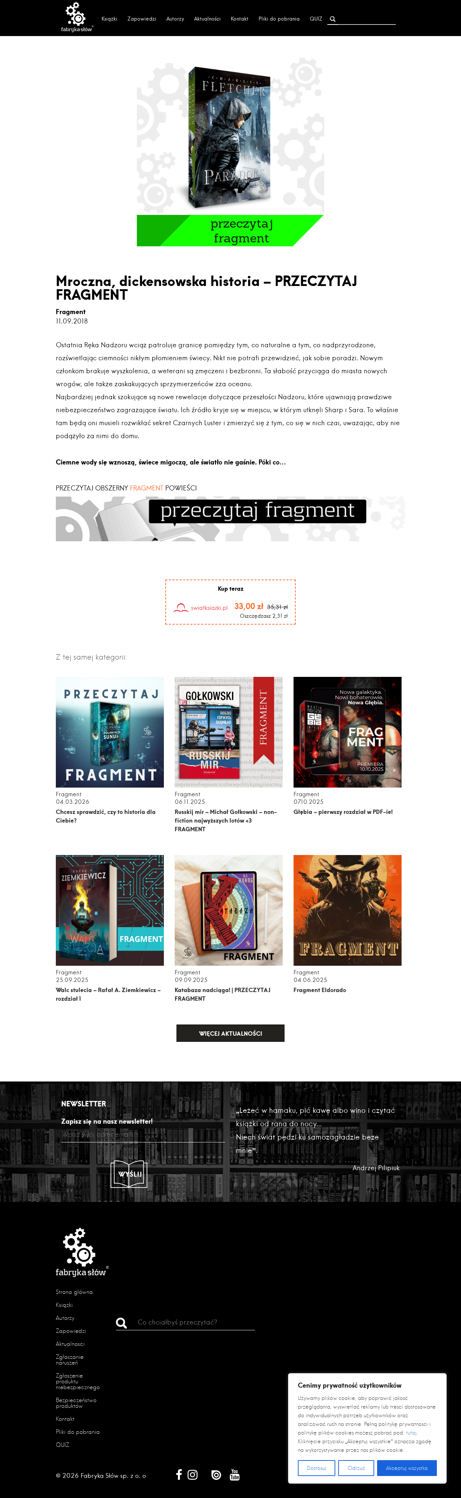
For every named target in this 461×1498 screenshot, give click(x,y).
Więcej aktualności (230, 1033)
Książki (109, 19)
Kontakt (240, 19)
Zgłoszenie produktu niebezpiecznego (78, 1381)
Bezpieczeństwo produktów (76, 1403)
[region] (367, 1428)
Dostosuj (316, 1468)
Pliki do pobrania (279, 19)
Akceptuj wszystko (407, 1468)
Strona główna (74, 1291)
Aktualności (207, 19)
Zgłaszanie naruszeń (70, 1359)
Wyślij (130, 1174)
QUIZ (316, 19)
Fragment (71, 311)
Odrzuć (356, 1468)
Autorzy (175, 19)
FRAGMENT (146, 488)
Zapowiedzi (141, 19)
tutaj (411, 1432)
